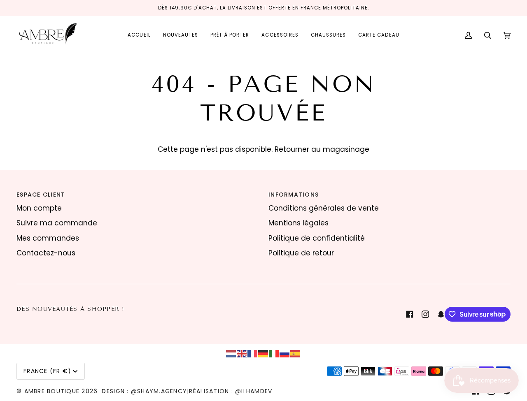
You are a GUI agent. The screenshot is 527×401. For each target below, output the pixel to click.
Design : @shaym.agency (144, 391)
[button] (229, 35)
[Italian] (274, 353)
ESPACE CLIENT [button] (40, 194)
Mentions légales (298, 223)
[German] (263, 353)
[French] (252, 353)
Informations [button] (293, 194)
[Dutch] (231, 353)
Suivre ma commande (56, 223)
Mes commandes (47, 238)
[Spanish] (295, 353)
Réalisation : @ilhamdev (230, 391)
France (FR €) (47, 371)
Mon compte (39, 208)
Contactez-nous (45, 253)
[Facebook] (409, 314)
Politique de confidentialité (316, 238)
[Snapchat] (441, 314)
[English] (242, 353)
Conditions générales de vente (323, 208)
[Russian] (285, 353)
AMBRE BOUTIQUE (52, 391)
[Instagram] (425, 314)
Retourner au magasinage (322, 149)
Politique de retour (301, 253)
